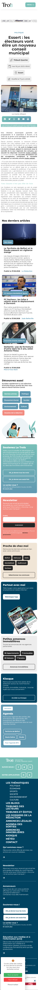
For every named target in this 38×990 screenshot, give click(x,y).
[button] (5, 119)
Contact (11, 842)
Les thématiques (17, 783)
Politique (19, 33)
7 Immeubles (27, 653)
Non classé (8, 242)
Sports (25, 293)
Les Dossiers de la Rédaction (18, 816)
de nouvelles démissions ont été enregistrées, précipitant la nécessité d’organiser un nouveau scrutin (19, 156)
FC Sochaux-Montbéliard (13, 293)
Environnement (18, 797)
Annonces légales (19, 821)
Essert (20, 73)
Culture (14, 800)
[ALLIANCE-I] (19, 25)
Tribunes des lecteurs (15, 807)
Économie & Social (10, 341)
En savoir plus (7, 489)
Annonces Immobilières (15, 831)
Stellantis (21, 341)
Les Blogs (12, 803)
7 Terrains (21, 658)
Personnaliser (13, 985)
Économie (15, 788)
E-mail (5, 516)
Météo (10, 839)
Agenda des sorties (14, 825)
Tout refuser (13, 980)
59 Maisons (9, 658)
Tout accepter (13, 975)
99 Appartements (11, 653)
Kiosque (11, 835)
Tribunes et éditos (19, 812)
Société (14, 794)
